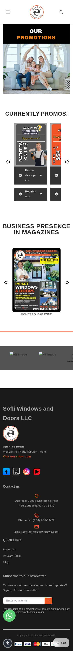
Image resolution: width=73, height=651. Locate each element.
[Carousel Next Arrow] (67, 162)
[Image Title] (6, 471)
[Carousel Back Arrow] (8, 162)
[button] (8, 12)
